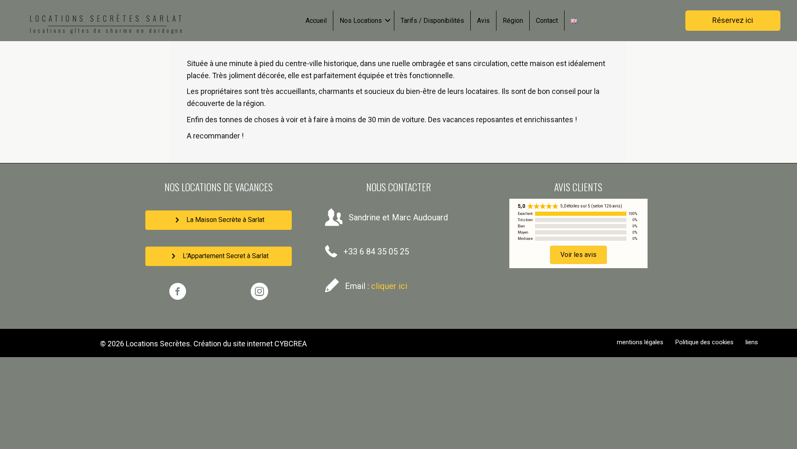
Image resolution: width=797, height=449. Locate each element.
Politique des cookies (704, 342)
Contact (547, 21)
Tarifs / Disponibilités (432, 21)
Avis (483, 21)
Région (513, 21)
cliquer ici (389, 286)
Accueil (316, 21)
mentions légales (640, 342)
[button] (388, 20)
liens (752, 342)
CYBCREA (290, 343)
